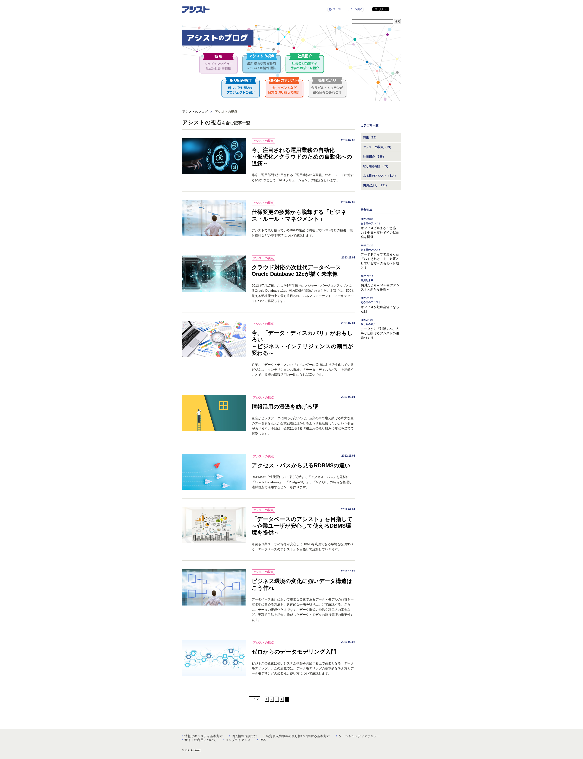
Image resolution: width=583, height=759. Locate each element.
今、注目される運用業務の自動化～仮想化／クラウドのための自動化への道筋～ (302, 156)
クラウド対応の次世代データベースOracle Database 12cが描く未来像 (296, 270)
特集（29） (370, 137)
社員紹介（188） (374, 156)
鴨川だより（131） (376, 185)
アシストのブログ (195, 111)
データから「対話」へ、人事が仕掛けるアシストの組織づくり (380, 329)
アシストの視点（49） (378, 147)
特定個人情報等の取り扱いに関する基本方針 (298, 736)
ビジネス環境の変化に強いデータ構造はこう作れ (302, 584)
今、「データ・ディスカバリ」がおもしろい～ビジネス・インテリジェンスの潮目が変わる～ (302, 343)
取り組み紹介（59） (376, 166)
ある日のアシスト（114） (380, 175)
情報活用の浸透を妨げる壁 (285, 407)
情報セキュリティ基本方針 (203, 736)
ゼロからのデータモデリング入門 (294, 652)
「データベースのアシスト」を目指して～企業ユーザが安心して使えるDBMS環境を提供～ (302, 526)
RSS (263, 740)
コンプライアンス (238, 740)
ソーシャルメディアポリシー (359, 736)
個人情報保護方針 (244, 736)
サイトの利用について (200, 740)
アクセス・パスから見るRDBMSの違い (301, 465)
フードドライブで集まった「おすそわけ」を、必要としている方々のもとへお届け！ (380, 257)
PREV (255, 699)
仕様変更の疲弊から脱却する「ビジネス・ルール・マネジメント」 (299, 215)
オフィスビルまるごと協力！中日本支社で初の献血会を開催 (380, 228)
